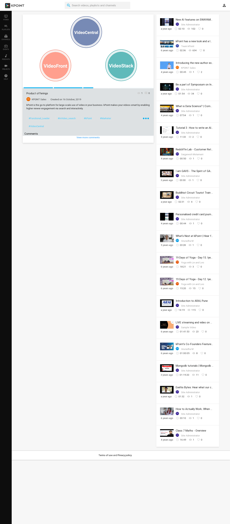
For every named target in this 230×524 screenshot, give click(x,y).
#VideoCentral (36, 126)
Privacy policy (125, 455)
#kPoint (88, 118)
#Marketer (105, 118)
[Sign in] (224, 5)
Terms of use (105, 455)
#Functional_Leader (39, 118)
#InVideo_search (67, 118)
